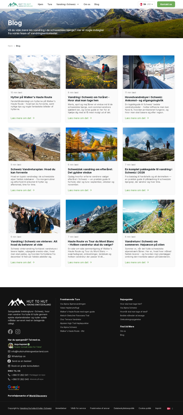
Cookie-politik (145, 408)
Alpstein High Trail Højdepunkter (74, 323)
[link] (29, 356)
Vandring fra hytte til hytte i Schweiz (36, 408)
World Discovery (38, 395)
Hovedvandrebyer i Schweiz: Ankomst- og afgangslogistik (144, 99)
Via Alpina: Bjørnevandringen (73, 304)
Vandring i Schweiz (66, 4)
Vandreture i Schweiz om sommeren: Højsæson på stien (145, 243)
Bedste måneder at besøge (132, 315)
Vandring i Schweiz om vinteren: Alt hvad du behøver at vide (34, 243)
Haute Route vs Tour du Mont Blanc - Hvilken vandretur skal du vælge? (91, 243)
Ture (49, 4)
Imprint (158, 408)
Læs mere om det (21, 118)
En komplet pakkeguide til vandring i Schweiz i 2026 (148, 171)
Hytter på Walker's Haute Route (31, 97)
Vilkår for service (78, 408)
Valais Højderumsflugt (69, 308)
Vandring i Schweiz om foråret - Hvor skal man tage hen (88, 99)
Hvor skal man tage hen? (131, 304)
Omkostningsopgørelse (130, 319)
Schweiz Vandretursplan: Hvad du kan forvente (33, 171)
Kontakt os (166, 4)
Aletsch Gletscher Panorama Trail (74, 315)
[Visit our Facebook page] (10, 331)
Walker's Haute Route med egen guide (77, 311)
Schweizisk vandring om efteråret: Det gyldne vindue (90, 171)
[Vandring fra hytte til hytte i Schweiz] (29, 302)
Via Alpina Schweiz (68, 327)
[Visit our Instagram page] (17, 331)
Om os (87, 4)
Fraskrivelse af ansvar (100, 408)
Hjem (40, 4)
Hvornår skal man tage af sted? (134, 311)
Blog (96, 4)
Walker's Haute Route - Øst (72, 331)
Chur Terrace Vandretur (70, 319)
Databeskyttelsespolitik (124, 408)
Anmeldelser (60, 408)
